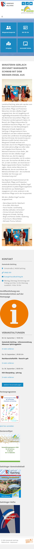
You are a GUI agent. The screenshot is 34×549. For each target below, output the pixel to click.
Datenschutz (5, 542)
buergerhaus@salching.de (13, 277)
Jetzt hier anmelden (7, 426)
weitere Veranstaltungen (12, 385)
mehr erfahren (8, 349)
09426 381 (7, 273)
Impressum (13, 542)
